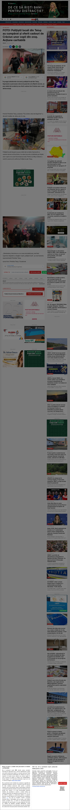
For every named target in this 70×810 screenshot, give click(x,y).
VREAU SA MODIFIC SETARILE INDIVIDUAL (62, 788)
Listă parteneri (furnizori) (38, 786)
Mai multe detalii (16, 780)
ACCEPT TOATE (62, 783)
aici (7, 797)
